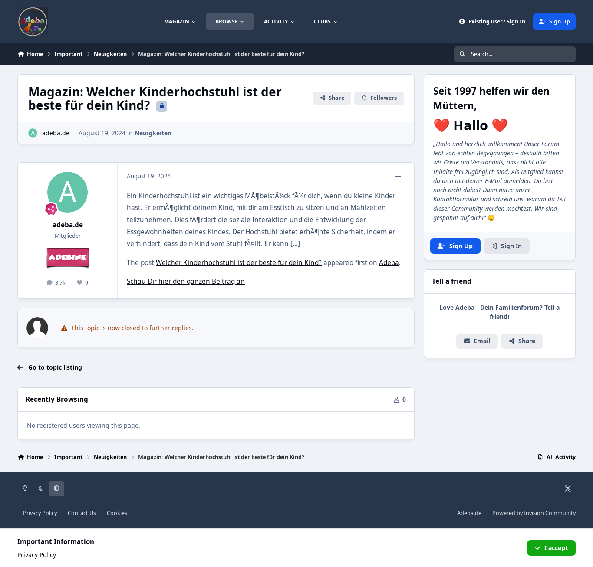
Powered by (534, 513)
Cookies (117, 513)
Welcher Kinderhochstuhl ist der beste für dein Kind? (239, 262)
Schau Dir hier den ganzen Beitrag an (186, 281)
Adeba (389, 262)
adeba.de (55, 133)
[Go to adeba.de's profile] (32, 133)
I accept (556, 548)
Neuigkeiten (153, 133)
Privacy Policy (40, 513)
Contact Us (82, 513)
